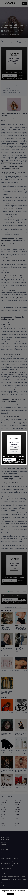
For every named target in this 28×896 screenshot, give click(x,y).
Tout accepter (10, 894)
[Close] (25, 433)
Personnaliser (17, 894)
